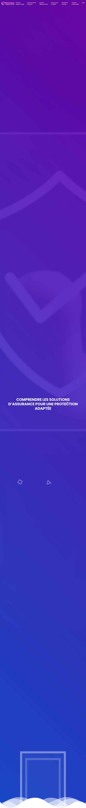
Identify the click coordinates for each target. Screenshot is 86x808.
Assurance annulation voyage (20, 3)
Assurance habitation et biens (43, 3)
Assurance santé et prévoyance (31, 3)
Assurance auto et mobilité (54, 3)
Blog (83, 2)
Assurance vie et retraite (65, 3)
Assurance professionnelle (75, 3)
